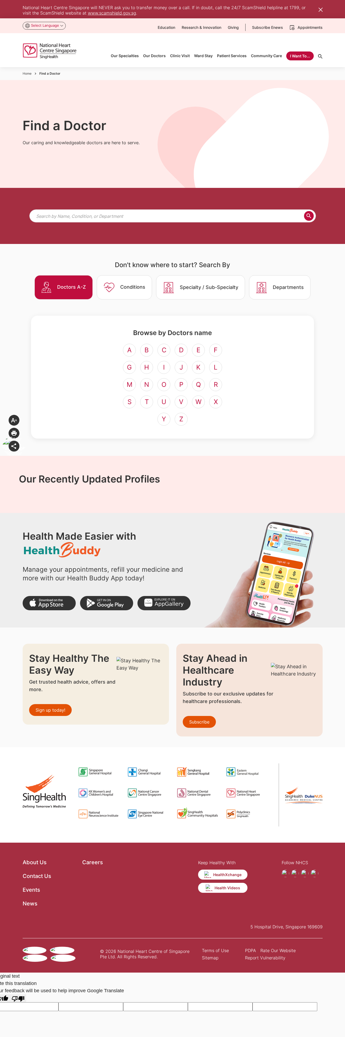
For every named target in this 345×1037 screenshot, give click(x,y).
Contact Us (37, 876)
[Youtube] (305, 873)
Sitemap (210, 957)
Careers (92, 862)
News (30, 903)
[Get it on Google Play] (106, 603)
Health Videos (227, 888)
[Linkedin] (314, 873)
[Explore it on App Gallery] (164, 603)
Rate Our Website (278, 950)
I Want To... (300, 56)
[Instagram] (295, 873)
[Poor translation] (18, 998)
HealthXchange (227, 874)
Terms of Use (215, 950)
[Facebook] (285, 873)
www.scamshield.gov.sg (112, 13)
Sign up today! (50, 710)
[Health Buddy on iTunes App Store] (49, 603)
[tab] (63, 287)
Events (31, 890)
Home (27, 73)
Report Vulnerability (265, 957)
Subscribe (199, 722)
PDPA (250, 950)
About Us (35, 862)
